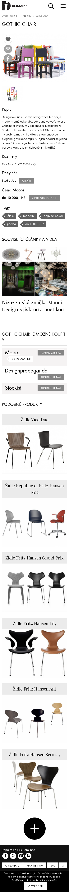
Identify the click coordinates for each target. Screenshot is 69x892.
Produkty (26, 15)
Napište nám (35, 865)
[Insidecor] (14, 6)
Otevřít (26, 180)
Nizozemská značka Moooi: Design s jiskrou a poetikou (33, 306)
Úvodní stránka (9, 15)
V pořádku (35, 886)
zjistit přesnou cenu (44, 198)
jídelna (11, 224)
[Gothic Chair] (34, 57)
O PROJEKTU (12, 865)
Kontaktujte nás (51, 352)
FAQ (52, 865)
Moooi (18, 190)
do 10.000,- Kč (34, 224)
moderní (28, 216)
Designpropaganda (26, 371)
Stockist (13, 388)
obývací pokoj (53, 216)
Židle (10, 216)
